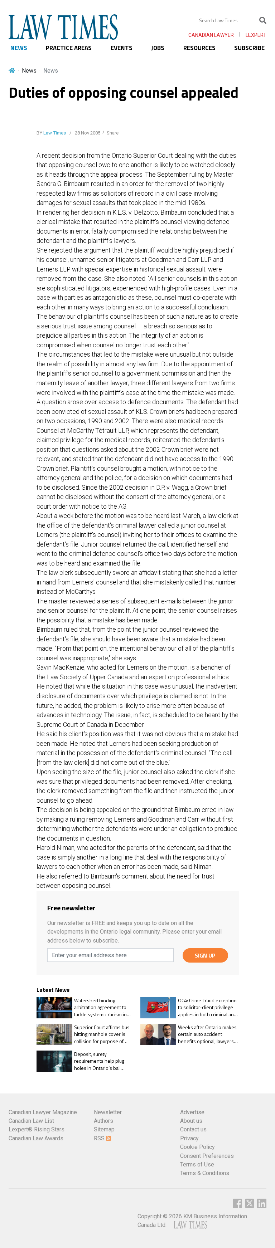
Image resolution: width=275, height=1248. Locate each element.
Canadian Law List (31, 1120)
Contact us (193, 1129)
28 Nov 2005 (87, 133)
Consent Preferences (207, 1155)
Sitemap (104, 1129)
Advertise (192, 1112)
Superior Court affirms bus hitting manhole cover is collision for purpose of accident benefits (102, 1034)
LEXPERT (256, 35)
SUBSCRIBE (249, 48)
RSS (100, 1138)
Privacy (189, 1138)
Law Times (54, 133)
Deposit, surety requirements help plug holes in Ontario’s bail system (99, 1061)
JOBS (157, 48)
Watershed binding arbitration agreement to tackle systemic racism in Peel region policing (100, 1007)
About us (191, 1120)
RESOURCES (199, 48)
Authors (103, 1120)
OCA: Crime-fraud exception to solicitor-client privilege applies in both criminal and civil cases (207, 1007)
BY (51, 133)
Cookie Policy (197, 1147)
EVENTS (121, 48)
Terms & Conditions (204, 1173)
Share (113, 133)
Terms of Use (197, 1164)
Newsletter (108, 1112)
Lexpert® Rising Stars (36, 1129)
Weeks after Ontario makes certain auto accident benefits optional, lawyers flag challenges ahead (207, 1034)
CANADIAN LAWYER (211, 35)
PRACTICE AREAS (69, 48)
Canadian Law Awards (36, 1138)
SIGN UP (205, 955)
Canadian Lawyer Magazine (43, 1112)
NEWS (18, 48)
